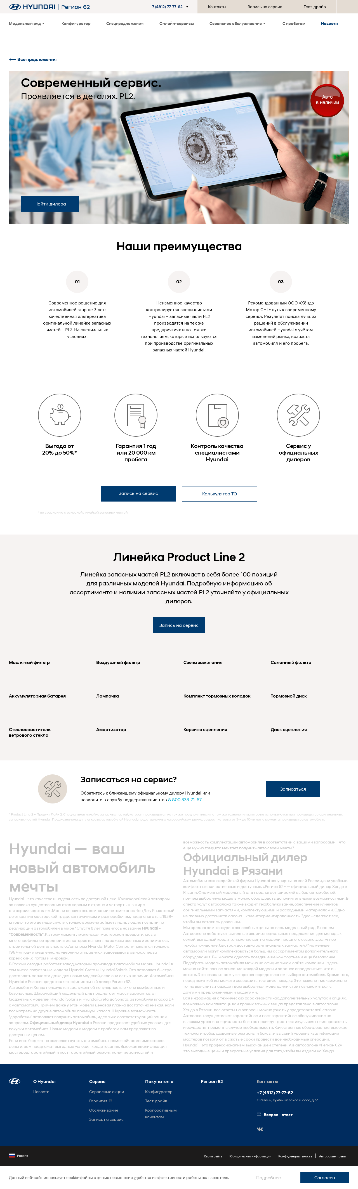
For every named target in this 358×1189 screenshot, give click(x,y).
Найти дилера (50, 203)
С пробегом (293, 23)
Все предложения (36, 59)
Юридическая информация (250, 1156)
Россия (22, 1155)
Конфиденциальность (295, 1156)
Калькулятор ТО (219, 493)
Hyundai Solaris (114, 969)
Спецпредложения (124, 23)
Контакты (217, 6)
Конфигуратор (76, 23)
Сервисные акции (106, 1091)
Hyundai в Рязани (25, 981)
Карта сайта (213, 1156)
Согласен (324, 1177)
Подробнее (268, 1177)
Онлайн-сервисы (176, 23)
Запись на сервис (265, 6)
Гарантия (98, 1100)
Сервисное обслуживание (235, 23)
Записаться (293, 788)
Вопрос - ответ (278, 1114)
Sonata (121, 999)
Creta (90, 969)
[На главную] (32, 7)
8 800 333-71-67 (185, 799)
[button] (170, 6)
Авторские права (332, 1156)
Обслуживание (103, 1110)
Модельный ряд (25, 23)
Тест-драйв (315, 6)
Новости (329, 23)
